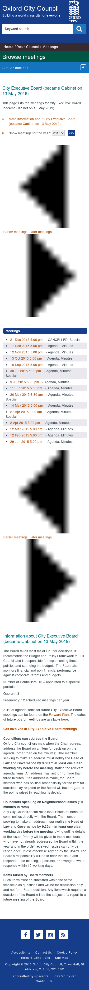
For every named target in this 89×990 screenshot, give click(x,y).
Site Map (61, 957)
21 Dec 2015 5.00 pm (26, 339)
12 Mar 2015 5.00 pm (26, 429)
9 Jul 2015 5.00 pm (24, 381)
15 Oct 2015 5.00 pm (26, 358)
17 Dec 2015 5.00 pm (26, 345)
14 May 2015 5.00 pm (26, 405)
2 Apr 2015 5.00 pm (25, 422)
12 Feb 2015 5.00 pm (26, 435)
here (64, 719)
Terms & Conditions (35, 957)
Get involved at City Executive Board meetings (40, 728)
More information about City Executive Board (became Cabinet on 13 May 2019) (42, 121)
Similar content (15, 67)
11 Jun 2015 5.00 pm (26, 388)
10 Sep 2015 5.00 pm (26, 364)
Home (9, 46)
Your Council (28, 46)
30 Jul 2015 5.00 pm (25, 370)
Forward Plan (59, 714)
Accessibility (20, 952)
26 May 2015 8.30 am (26, 394)
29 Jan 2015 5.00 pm (26, 441)
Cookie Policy (67, 952)
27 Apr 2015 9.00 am (26, 411)
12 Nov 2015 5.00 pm (26, 352)
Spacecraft (42, 976)
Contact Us (43, 952)
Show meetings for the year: (30, 133)
